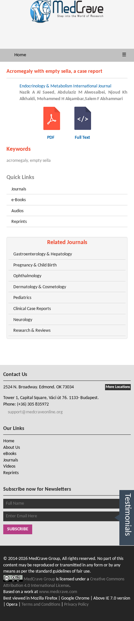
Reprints (19, 221)
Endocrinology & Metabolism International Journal (65, 86)
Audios (17, 211)
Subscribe (17, 529)
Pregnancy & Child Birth (35, 265)
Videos (9, 466)
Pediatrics (22, 297)
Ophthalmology (27, 276)
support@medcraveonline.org (35, 412)
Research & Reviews (31, 330)
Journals (18, 189)
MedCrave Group (40, 579)
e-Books (18, 200)
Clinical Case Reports (32, 308)
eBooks (9, 453)
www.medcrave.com (58, 591)
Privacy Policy (76, 604)
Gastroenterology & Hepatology (42, 254)
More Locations (118, 387)
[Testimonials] (126, 552)
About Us (11, 447)
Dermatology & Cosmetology (39, 287)
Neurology (22, 319)
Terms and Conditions (40, 604)
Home (20, 55)
